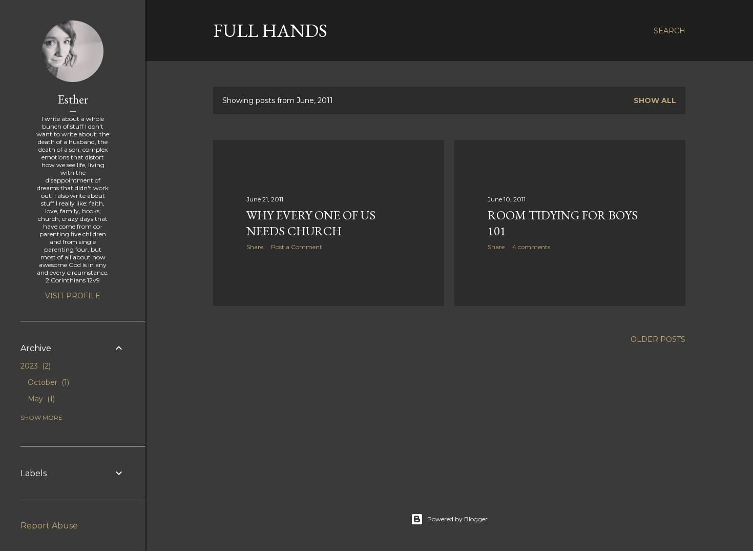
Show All (655, 100)
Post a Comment (296, 247)
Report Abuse (49, 525)
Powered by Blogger (457, 519)
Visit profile (72, 295)
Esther (73, 99)
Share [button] (254, 247)
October (47, 382)
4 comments (531, 247)
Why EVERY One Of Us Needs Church (310, 223)
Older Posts (658, 339)
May (40, 398)
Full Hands (270, 30)
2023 (34, 366)
